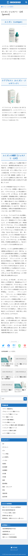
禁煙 (3, 480)
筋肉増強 (4, 483)
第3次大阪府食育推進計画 (8, 510)
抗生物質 (4, 467)
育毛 (3, 490)
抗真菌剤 (4, 470)
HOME (14, 547)
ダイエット (5, 447)
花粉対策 (4, 493)
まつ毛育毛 (12, 351)
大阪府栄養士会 (6, 531)
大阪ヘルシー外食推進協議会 (9, 537)
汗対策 (4, 477)
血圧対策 (4, 496)
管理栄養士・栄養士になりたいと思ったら (13, 518)
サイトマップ (14, 550)
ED (3, 443)
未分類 (4, 473)
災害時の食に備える (7, 515)
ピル (3, 450)
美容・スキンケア (7, 486)
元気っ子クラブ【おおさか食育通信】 (11, 507)
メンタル (4, 460)
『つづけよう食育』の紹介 (9, 512)
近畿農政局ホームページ (8, 534)
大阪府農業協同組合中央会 (9, 528)
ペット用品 (5, 453)
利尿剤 (4, 463)
